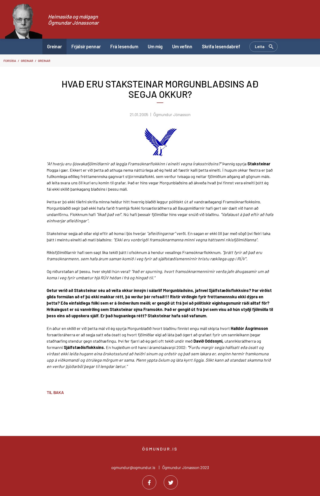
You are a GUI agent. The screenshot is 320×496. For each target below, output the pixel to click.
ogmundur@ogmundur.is (133, 467)
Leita (259, 46)
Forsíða (10, 61)
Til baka (55, 392)
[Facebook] (149, 482)
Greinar (27, 61)
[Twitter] (171, 482)
